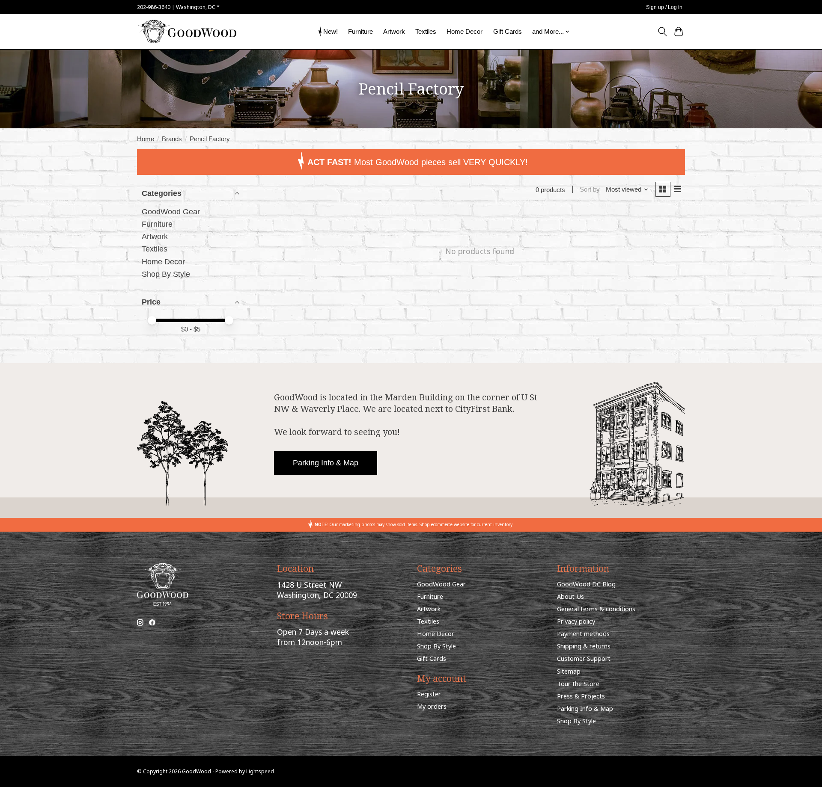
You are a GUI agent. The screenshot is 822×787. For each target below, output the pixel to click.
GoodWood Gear (171, 211)
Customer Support (584, 658)
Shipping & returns (584, 646)
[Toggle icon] (662, 31)
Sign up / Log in (664, 7)
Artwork (394, 31)
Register (429, 693)
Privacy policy (576, 621)
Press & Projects (581, 696)
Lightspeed (260, 771)
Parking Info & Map (325, 463)
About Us (570, 596)
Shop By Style (166, 274)
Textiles (425, 31)
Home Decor (464, 31)
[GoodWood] (186, 31)
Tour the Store (578, 683)
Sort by (590, 189)
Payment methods (583, 633)
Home (145, 139)
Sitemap (569, 671)
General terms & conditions (596, 608)
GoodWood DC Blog (586, 584)
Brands (172, 139)
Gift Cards (507, 31)
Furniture (360, 31)
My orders (432, 706)
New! (330, 31)
